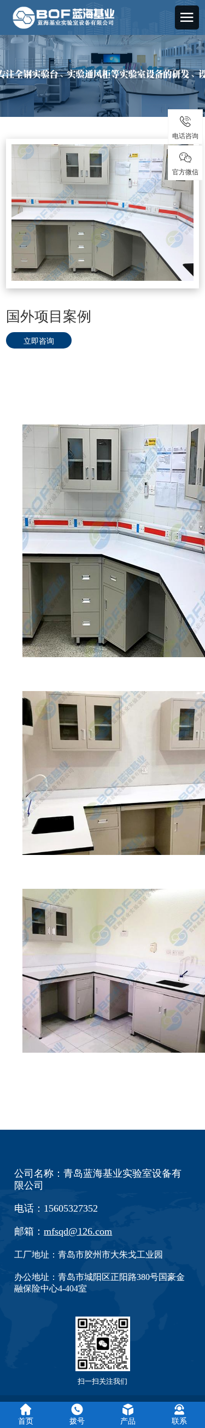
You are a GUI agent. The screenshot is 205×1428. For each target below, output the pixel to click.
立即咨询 (39, 340)
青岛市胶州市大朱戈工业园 (110, 1254)
